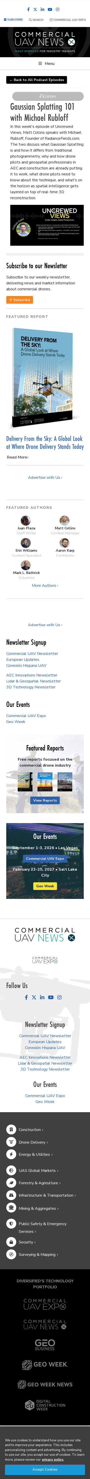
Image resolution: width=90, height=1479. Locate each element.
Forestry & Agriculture (38, 1183)
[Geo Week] (45, 1365)
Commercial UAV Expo (69, 20)
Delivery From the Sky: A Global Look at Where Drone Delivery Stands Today (45, 442)
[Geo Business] (45, 1344)
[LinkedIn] (42, 9)
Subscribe (21, 299)
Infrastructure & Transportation (46, 1195)
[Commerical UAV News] (45, 934)
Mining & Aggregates (37, 1208)
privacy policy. (53, 1459)
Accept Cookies (45, 1469)
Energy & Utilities (34, 1154)
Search (38, 20)
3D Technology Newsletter (31, 687)
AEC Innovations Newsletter (31, 675)
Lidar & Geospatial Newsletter (33, 681)
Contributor (65, 555)
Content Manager (65, 533)
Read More (17, 457)
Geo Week (15, 722)
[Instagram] (57, 9)
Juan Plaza (26, 528)
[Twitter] (35, 9)
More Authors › (45, 585)
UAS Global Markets (37, 1170)
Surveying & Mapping (37, 1254)
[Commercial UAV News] (45, 1324)
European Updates (22, 659)
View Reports (45, 800)
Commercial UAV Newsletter (32, 653)
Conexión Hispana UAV (26, 665)
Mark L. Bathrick (26, 572)
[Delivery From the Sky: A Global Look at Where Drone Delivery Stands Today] (45, 378)
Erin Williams (26, 550)
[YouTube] (50, 9)
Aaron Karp (65, 550)
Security (26, 1242)
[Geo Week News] (45, 1384)
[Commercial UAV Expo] (45, 960)
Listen (50, 96)
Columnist (26, 577)
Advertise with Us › (45, 477)
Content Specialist (26, 555)
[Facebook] (28, 9)
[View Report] (25, 782)
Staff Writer (26, 533)
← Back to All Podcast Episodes (36, 80)
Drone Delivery (32, 1142)
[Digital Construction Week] (45, 1405)
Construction (30, 1129)
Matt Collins (65, 528)
